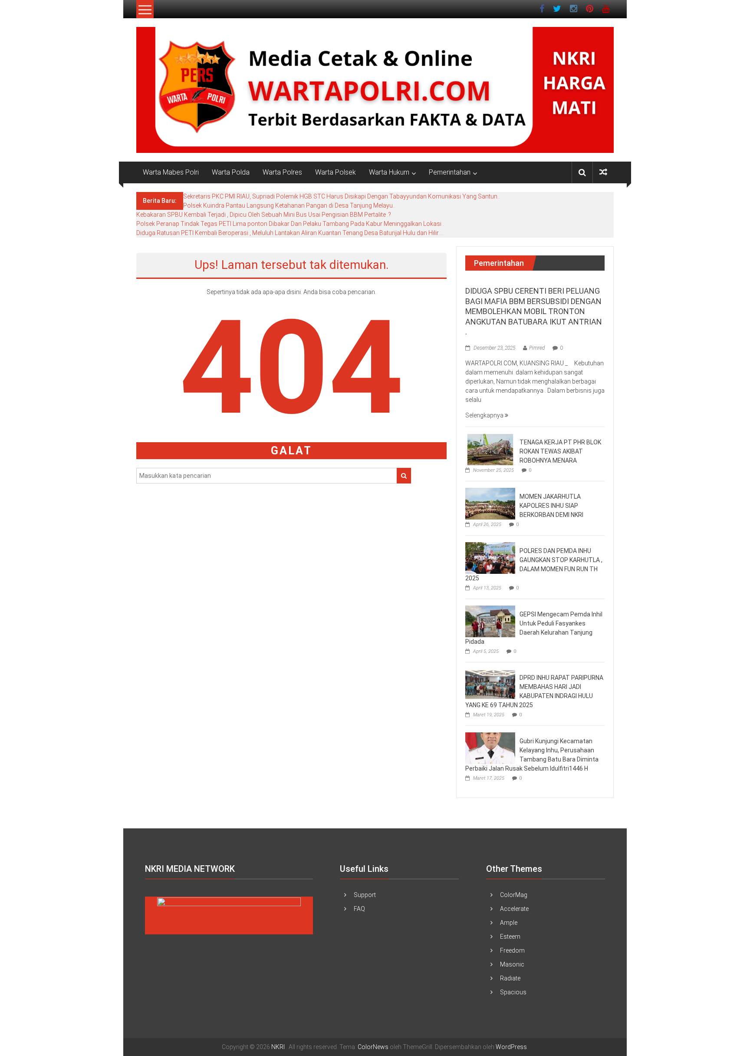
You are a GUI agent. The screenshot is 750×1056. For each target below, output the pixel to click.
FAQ (359, 908)
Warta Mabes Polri (171, 172)
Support (365, 894)
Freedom (512, 950)
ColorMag (513, 894)
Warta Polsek (335, 172)
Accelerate (514, 908)
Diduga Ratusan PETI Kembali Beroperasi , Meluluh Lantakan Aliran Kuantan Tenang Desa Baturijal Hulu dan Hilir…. (290, 232)
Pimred (537, 348)
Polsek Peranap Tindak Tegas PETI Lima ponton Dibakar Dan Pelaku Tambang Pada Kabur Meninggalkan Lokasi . (290, 223)
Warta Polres (282, 172)
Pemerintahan (449, 172)
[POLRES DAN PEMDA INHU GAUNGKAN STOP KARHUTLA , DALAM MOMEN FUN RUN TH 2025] (490, 557)
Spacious (513, 992)
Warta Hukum (389, 172)
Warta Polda (231, 172)
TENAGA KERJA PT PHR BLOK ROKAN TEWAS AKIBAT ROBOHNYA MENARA (560, 451)
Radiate (510, 978)
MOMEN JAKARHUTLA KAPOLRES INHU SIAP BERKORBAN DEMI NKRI (551, 505)
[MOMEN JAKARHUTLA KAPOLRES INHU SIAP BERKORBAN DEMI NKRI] (490, 503)
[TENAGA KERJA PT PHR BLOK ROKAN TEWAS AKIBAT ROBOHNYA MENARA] (490, 449)
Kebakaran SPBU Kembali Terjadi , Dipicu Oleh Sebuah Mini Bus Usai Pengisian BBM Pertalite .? (263, 214)
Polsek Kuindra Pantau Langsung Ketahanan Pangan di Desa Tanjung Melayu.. (289, 205)
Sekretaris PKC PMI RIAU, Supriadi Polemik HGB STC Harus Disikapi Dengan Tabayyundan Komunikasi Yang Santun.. (341, 196)
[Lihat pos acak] (603, 172)
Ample (508, 922)
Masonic (512, 964)
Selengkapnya (485, 415)
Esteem (510, 936)
